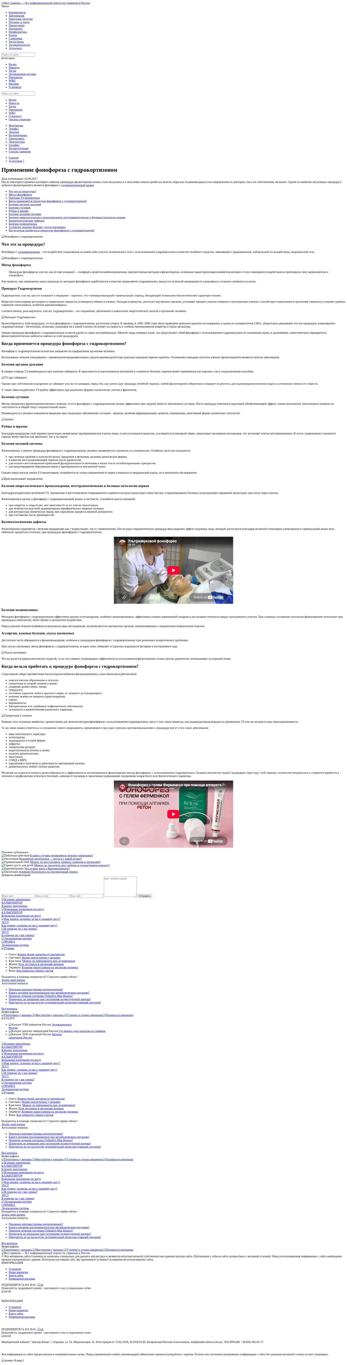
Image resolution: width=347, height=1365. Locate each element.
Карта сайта (16, 1275)
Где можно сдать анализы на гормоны (82, 1031)
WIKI (12, 80)
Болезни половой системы (25, 214)
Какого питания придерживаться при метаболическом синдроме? (49, 992)
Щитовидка (16, 125)
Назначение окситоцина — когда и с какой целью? (50, 858)
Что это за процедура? (22, 191)
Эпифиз (13, 128)
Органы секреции (20, 119)
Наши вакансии (18, 1272)
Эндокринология (19, 44)
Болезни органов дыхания (25, 204)
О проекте (15, 87)
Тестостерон (16, 41)
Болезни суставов (19, 207)
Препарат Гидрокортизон (24, 197)
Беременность (17, 12)
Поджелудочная (18, 148)
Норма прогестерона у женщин (41, 957)
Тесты (12, 70)
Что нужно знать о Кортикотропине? (47, 868)
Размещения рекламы (22, 1278)
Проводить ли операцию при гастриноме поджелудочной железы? (50, 999)
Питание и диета (19, 22)
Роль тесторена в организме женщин (41, 964)
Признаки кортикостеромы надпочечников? (36, 989)
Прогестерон (17, 25)
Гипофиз (14, 145)
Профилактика (18, 31)
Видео (12, 64)
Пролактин (15, 28)
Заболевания (16, 15)
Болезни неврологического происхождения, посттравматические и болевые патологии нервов (67, 217)
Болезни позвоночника (23, 223)
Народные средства (21, 18)
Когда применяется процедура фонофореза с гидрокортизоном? (48, 201)
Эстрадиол (15, 48)
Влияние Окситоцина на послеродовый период (48, 871)
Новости (14, 67)
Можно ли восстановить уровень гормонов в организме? (65, 862)
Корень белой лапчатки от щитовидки (41, 954)
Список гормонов (20, 151)
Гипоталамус (17, 138)
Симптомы (15, 38)
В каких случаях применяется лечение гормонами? (61, 855)
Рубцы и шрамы (19, 210)
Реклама (14, 83)
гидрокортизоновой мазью (77, 185)
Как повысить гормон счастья (34, 970)
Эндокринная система (22, 74)
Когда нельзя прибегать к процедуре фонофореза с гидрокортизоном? (52, 230)
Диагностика (17, 141)
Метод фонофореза (20, 194)
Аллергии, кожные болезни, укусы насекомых (37, 227)
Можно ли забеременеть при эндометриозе (48, 960)
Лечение (14, 132)
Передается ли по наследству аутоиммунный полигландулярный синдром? (55, 1002)
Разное (13, 35)
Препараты (15, 77)
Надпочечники (18, 135)
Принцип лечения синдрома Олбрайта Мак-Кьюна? (41, 995)
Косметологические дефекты (26, 220)
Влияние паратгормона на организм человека (50, 967)
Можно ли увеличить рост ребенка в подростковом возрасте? (72, 865)
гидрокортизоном (29, 251)
